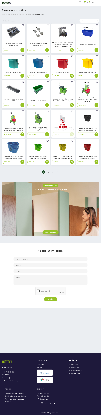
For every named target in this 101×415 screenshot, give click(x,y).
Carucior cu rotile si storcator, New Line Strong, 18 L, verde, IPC (38, 128)
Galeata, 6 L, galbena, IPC (87, 72)
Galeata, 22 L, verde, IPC (38, 100)
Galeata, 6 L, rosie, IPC (62, 72)
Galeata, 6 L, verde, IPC (13, 72)
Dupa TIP (13, 14)
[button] (51, 232)
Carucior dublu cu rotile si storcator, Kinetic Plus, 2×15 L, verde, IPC (87, 99)
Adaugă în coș (22, 50)
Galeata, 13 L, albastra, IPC (87, 44)
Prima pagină (6, 14)
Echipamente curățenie (24, 14)
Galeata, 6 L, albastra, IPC (38, 72)
